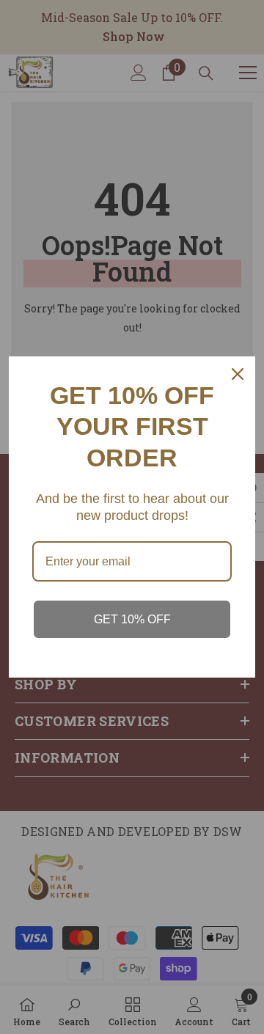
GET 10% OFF (132, 619)
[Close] (237, 374)
